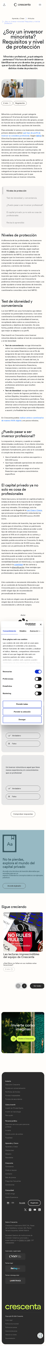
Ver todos (37, 986)
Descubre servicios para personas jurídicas (17, 1125)
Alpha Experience (11, 1197)
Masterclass (9, 1150)
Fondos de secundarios (13, 1099)
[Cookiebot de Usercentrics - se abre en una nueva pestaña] (26, 624)
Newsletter (9, 1158)
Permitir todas (22, 704)
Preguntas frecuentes (13, 1181)
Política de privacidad (12, 1324)
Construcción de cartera (14, 1134)
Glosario (8, 1154)
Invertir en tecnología (13, 1112)
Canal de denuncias (11, 1331)
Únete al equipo (11, 1170)
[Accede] (4, 5)
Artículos (31, 18)
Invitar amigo (10, 1194)
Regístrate (34, 1203)
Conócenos (9, 1166)
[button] (24, 986)
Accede (22, 1203)
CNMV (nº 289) (24, 1240)
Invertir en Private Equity (14, 1108)
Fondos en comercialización (15, 1088)
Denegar (22, 719)
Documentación (10, 1338)
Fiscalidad (8, 1138)
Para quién (9, 1115)
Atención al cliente (11, 1335)
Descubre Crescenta (12, 1084)
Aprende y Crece (18, 18)
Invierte (8, 1130)
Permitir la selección (22, 712)
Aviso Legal (9, 1320)
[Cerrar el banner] (41, 624)
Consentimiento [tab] (9, 631)
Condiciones (9, 1185)
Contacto (8, 1174)
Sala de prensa (10, 1177)
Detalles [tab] (22, 631)
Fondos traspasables (12, 1095)
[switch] (38, 679)
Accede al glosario (14, 886)
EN (13, 1203)
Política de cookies (11, 1327)
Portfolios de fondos (12, 1092)
